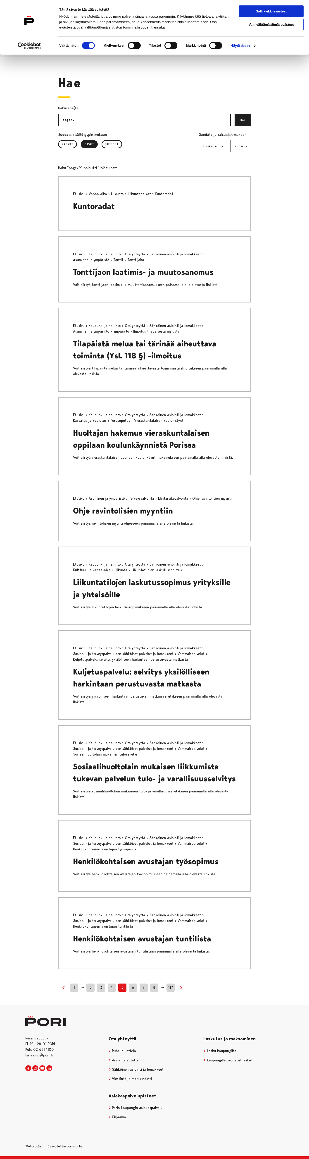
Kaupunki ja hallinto (105, 254)
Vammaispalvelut (192, 654)
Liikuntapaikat (140, 194)
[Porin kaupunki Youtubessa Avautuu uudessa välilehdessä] (42, 1068)
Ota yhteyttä (135, 254)
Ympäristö (121, 331)
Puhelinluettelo (123, 1051)
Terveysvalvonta (142, 498)
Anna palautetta (125, 1060)
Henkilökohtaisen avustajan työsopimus (146, 861)
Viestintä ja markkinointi (131, 1079)
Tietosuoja (33, 1146)
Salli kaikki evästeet (271, 11)
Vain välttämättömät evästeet (271, 24)
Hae (243, 120)
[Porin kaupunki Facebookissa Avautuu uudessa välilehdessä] (28, 1068)
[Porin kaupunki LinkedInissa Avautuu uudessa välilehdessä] (49, 1068)
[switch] (134, 45)
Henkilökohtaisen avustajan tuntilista (142, 938)
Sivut (91, 144)
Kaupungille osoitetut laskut (229, 1060)
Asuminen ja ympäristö (91, 260)
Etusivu (79, 194)
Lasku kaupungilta (221, 1051)
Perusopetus (121, 420)
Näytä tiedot (240, 46)
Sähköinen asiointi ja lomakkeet (175, 254)
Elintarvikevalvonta (173, 498)
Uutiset (111, 144)
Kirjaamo (118, 1117)
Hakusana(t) (68, 108)
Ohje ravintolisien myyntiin (123, 511)
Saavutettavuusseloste (65, 1146)
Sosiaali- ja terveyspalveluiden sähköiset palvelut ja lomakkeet (124, 654)
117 (170, 987)
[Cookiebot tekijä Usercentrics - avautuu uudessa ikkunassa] (29, 45)
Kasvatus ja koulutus (90, 420)
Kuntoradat (94, 206)
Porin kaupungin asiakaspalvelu (136, 1108)
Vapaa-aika (98, 194)
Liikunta (118, 194)
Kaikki (67, 144)
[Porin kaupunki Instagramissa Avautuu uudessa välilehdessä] (35, 1068)
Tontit (118, 260)
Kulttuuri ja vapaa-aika (92, 570)
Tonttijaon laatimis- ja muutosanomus (143, 272)
